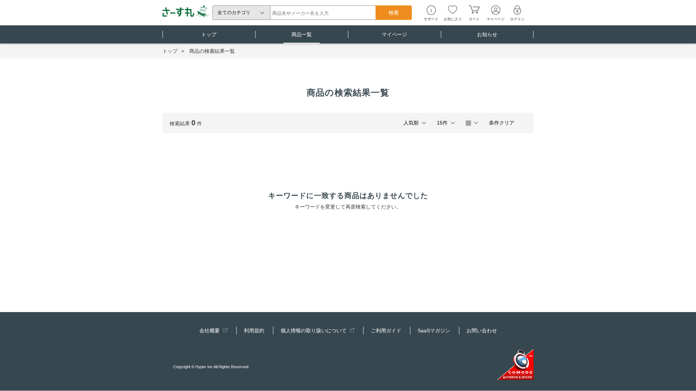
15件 (442, 123)
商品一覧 (301, 34)
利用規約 (254, 330)
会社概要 (210, 330)
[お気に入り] (452, 9)
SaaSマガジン (434, 330)
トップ (208, 34)
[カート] (474, 9)
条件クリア (501, 123)
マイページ (394, 34)
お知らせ (487, 34)
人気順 (411, 123)
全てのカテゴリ (234, 12)
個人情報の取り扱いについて (314, 330)
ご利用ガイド (386, 330)
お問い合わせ (482, 330)
